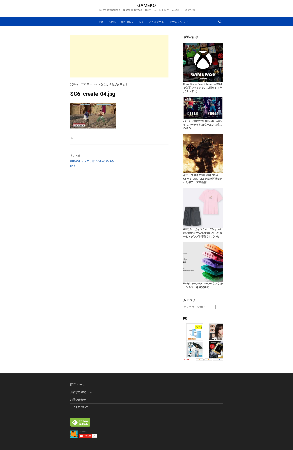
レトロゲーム (156, 21)
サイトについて (79, 407)
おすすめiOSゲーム (81, 392)
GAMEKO (146, 5)
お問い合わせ (78, 399)
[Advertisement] (119, 56)
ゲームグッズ (177, 21)
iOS (141, 21)
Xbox (112, 21)
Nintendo (127, 21)
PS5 (101, 21)
